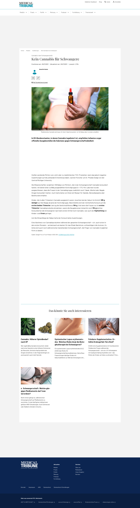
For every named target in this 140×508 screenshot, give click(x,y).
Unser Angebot (79, 472)
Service (77, 464)
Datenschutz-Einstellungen (61, 487)
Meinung (56, 474)
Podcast (56, 476)
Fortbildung (57, 479)
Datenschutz (47, 487)
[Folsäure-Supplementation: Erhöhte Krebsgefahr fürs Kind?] (103, 326)
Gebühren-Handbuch (91, 2)
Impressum (32, 487)
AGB (39, 487)
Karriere (77, 474)
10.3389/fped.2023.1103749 (66, 234)
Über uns (77, 467)
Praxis (55, 470)
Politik (55, 472)
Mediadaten (78, 470)
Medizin (56, 467)
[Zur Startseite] (26, 5)
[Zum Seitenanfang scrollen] (136, 504)
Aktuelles (57, 464)
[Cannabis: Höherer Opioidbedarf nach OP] (36, 326)
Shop (100, 2)
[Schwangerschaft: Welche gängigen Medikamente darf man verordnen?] (36, 375)
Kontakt (23, 487)
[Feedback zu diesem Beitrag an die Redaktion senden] (38, 78)
